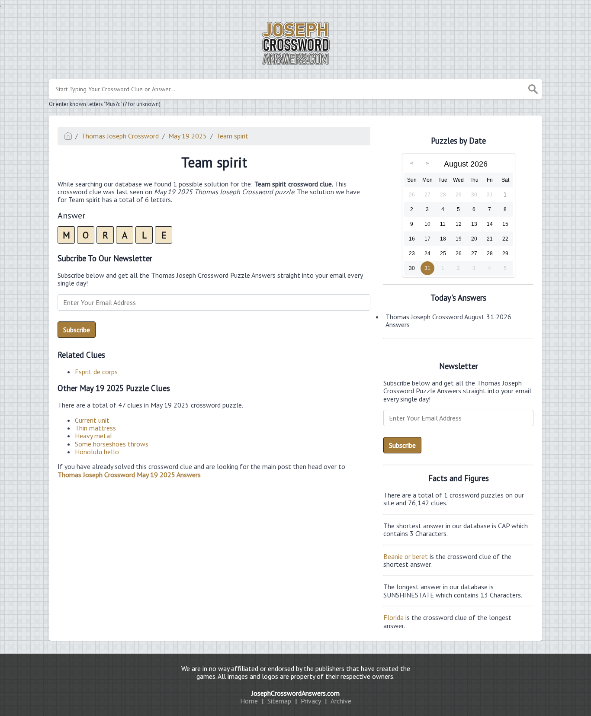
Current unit (92, 420)
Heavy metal (93, 435)
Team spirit (232, 136)
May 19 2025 (187, 136)
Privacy (311, 701)
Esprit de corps (96, 371)
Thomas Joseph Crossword (120, 136)
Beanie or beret (405, 556)
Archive (341, 701)
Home (249, 701)
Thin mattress (95, 428)
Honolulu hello (97, 451)
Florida (393, 617)
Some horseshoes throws (111, 444)
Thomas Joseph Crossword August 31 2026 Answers (448, 320)
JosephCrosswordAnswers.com (295, 693)
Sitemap (279, 701)
